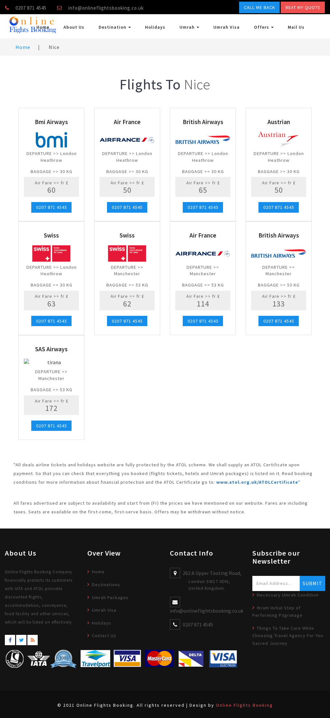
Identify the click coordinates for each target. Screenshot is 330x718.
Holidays (155, 27)
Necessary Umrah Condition (288, 595)
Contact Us (104, 635)
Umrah (188, 27)
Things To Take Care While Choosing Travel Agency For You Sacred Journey (287, 635)
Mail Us (296, 27)
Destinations (106, 584)
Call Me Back (259, 7)
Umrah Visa (226, 27)
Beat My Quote (303, 7)
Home (42, 27)
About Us (73, 27)
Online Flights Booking (244, 705)
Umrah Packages (110, 597)
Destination (113, 27)
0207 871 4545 (51, 207)
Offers (262, 27)
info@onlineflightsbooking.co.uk (106, 8)
